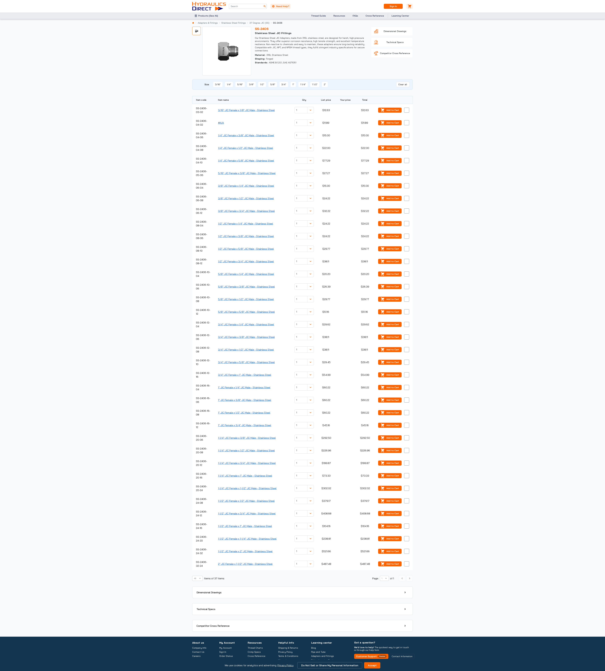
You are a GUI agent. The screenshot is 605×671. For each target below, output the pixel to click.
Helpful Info (286, 642)
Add (392, 110)
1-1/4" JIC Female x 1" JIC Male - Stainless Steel (245, 475)
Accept (372, 665)
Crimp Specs (254, 652)
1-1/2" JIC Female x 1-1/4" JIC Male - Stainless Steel (247, 538)
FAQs (355, 15)
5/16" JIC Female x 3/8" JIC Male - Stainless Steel (247, 173)
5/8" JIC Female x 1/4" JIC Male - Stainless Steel (246, 274)
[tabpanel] (226, 51)
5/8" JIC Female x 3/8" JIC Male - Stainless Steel (246, 286)
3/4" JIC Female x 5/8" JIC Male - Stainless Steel (246, 362)
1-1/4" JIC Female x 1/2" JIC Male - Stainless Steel (246, 450)
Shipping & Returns (288, 647)
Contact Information (402, 656)
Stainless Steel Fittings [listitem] (233, 22)
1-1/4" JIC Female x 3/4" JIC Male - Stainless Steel (247, 463)
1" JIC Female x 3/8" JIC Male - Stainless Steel (244, 400)
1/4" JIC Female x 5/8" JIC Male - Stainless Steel (246, 160)
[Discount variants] (310, 110)
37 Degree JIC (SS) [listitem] (259, 22)
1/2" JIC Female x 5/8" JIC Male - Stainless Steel (246, 248)
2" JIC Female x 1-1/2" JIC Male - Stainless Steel (245, 563)
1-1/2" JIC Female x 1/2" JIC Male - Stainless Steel (246, 500)
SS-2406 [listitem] (277, 22)
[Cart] (409, 6)
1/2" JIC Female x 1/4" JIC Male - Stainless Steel (245, 223)
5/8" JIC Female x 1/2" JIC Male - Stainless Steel (246, 299)
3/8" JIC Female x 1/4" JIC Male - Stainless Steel (246, 185)
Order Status (226, 656)
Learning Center (400, 15)
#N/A (221, 122)
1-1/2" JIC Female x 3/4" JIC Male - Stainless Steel (247, 513)
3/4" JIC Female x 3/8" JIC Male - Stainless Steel (246, 337)
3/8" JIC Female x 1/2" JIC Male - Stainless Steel (246, 198)
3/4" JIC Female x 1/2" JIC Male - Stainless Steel (246, 349)
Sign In (393, 6)
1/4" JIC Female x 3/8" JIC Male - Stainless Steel (246, 135)
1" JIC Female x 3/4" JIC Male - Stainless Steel (244, 425)
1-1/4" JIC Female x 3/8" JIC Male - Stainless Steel (247, 437)
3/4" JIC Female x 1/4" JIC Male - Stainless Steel (246, 324)
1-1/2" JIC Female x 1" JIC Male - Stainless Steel (245, 526)
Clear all (402, 84)
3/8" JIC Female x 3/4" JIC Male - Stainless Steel (246, 211)
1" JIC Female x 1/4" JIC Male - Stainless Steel (244, 387)
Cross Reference (375, 15)
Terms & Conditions (288, 656)
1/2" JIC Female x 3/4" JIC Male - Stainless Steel (246, 261)
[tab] (196, 31)
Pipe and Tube (318, 652)
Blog (313, 647)
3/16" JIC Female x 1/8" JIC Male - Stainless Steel (246, 110)
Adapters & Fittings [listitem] (208, 22)
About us (198, 642)
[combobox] (248, 6)
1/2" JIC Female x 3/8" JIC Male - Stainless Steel (246, 236)
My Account (227, 642)
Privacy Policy (285, 665)
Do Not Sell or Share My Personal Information (329, 665)
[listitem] (193, 22)
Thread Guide (318, 15)
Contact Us (198, 652)
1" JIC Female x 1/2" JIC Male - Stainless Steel (244, 412)
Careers (196, 656)
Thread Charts (255, 647)
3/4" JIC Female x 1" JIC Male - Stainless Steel (244, 374)
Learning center (321, 642)
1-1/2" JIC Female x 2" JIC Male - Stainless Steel (245, 551)
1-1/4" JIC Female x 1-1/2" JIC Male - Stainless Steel (247, 488)
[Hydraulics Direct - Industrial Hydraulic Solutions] (209, 6)
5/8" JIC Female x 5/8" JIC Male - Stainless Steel (246, 311)
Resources (339, 15)
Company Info (199, 647)
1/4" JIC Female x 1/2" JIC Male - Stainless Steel (245, 148)
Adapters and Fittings (322, 656)
